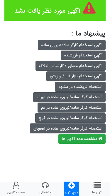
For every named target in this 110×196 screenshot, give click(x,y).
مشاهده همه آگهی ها (80, 138)
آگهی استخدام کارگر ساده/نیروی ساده (71, 45)
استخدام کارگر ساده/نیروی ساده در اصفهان (67, 128)
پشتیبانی (45, 192)
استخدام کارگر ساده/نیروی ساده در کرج (70, 118)
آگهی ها (97, 192)
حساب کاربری (16, 192)
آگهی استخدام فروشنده (83, 55)
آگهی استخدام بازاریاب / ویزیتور (76, 76)
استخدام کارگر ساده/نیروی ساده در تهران (69, 97)
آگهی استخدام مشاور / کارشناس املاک (70, 66)
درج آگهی (71, 192)
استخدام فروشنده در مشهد (80, 86)
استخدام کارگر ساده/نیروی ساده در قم (71, 107)
